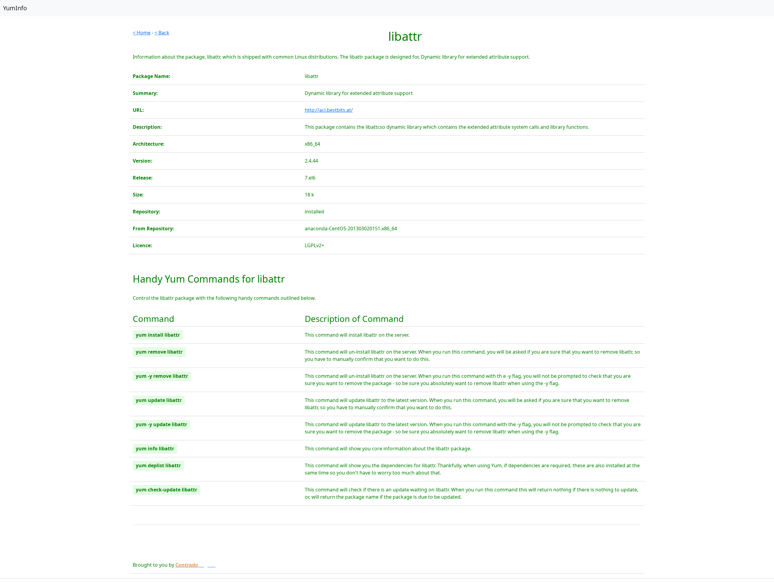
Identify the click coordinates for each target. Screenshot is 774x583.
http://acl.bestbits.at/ (329, 110)
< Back (161, 32)
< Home (142, 32)
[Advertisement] (64, 71)
